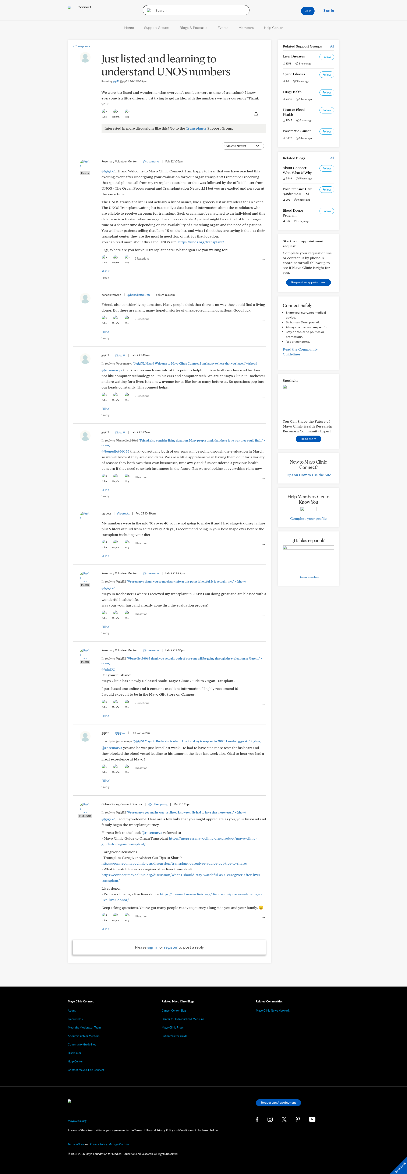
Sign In (328, 10)
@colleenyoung (157, 804)
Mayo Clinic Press (173, 1027)
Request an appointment (308, 282)
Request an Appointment (278, 1102)
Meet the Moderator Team (84, 1027)
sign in (153, 947)
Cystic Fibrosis (294, 74)
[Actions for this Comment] (262, 260)
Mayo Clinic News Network (273, 1010)
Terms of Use (76, 1144)
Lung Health (292, 91)
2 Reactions (142, 319)
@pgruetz (123, 513)
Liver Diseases (294, 56)
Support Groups (157, 27)
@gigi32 (108, 171)
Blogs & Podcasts (194, 27)
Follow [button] (327, 57)
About (72, 1010)
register (171, 947)
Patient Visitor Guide (174, 1036)
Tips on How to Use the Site (308, 474)
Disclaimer (74, 1053)
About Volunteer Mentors (83, 1036)
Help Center (273, 27)
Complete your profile (308, 518)
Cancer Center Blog (174, 1010)
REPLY (106, 271)
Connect (84, 7)
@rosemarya (151, 161)
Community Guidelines (82, 1044)
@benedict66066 (138, 294)
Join (308, 10)
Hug (127, 116)
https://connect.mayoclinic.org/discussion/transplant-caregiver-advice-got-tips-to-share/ (174, 863)
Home (129, 27)
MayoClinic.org (77, 1120)
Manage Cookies (119, 1144)
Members (246, 27)
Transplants (81, 46)
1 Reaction (141, 477)
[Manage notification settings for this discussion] (255, 113)
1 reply (105, 277)
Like (104, 116)
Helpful (116, 116)
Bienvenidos (308, 577)
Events (223, 27)
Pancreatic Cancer (297, 131)
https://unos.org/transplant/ (201, 242)
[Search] (147, 10)
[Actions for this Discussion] (262, 114)
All (332, 46)
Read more (308, 439)
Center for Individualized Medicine (183, 1019)
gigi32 (121, 81)
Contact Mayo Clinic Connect (86, 1070)
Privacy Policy (98, 1144)
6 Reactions (142, 258)
